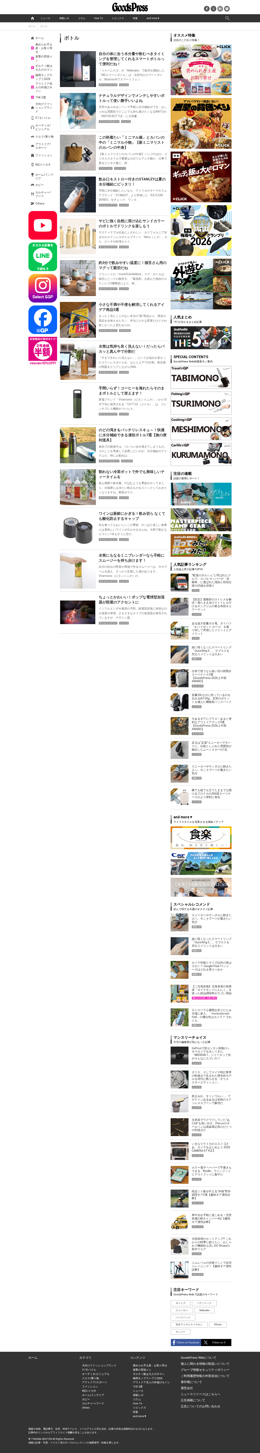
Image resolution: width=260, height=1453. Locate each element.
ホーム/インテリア (44, 176)
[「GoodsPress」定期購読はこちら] (42, 351)
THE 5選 (40, 97)
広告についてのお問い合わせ (200, 1406)
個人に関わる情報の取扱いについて (205, 1364)
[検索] (227, 18)
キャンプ (180, 1303)
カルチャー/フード (43, 194)
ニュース (45, 18)
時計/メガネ (43, 164)
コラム (81, 18)
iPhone (218, 1324)
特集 (135, 18)
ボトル (43, 26)
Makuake (204, 1310)
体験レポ (64, 18)
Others (39, 203)
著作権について (191, 1382)
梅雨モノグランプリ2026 (43, 76)
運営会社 (187, 1388)
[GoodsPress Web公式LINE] (42, 256)
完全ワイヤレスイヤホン (189, 1324)
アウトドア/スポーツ (43, 145)
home (32, 18)
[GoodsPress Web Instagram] (42, 288)
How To (98, 18)
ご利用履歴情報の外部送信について (205, 1376)
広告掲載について (193, 1400)
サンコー (180, 1331)
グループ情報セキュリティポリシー (205, 1370)
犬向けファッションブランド (43, 107)
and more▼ (153, 18)
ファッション (43, 155)
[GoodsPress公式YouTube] (42, 225)
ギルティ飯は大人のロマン (43, 67)
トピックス (118, 18)
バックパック (183, 1317)
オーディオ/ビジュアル (43, 127)
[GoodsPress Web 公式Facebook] (42, 319)
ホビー (39, 184)
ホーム (32, 26)
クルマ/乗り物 (44, 136)
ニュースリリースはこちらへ (200, 1394)
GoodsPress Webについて (198, 1357)
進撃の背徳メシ (43, 58)
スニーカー (182, 1310)
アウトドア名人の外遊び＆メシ (43, 87)
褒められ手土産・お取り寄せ (43, 48)
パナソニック (204, 1303)
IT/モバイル (43, 118)
